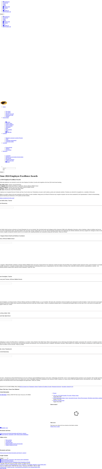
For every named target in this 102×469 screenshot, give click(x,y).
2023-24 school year (24, 386)
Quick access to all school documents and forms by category (13, 433)
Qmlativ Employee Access (11, 445)
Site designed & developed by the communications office (27, 467)
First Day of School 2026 (58, 400)
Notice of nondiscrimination (11, 464)
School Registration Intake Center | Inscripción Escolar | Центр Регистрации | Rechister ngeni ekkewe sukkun (77, 398)
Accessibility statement (32, 464)
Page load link (3, 468)
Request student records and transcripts (14, 443)
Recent (54, 393)
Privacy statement (22, 464)
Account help (8, 441)
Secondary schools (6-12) (67, 386)
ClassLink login (9, 442)
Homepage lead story (56, 386)
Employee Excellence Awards (44, 386)
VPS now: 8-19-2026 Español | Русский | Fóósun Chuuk (65, 395)
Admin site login (10, 467)
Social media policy (42, 464)
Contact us (2, 464)
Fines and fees (9, 440)
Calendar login (3, 467)
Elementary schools (33, 386)
